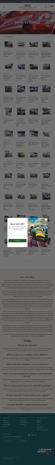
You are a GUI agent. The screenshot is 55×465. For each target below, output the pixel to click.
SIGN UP (17, 240)
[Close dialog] (46, 219)
